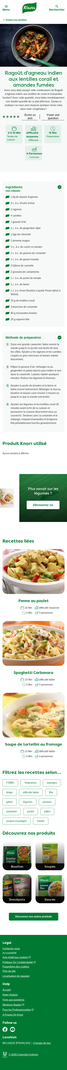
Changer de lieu (42, 1043)
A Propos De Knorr (12, 1014)
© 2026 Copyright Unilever (23, 1054)
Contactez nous (11, 948)
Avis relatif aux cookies (15, 957)
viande (40, 821)
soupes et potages (16, 821)
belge (9, 792)
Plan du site (9, 971)
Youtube (12, 1029)
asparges (52, 782)
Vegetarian (30, 782)
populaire (11, 811)
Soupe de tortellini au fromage (33, 744)
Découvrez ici (43, 505)
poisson (47, 802)
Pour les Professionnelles (16, 1009)
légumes (27, 802)
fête (51, 792)
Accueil (6, 989)
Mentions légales (11, 1004)
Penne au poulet (33, 601)
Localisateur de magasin (16, 976)
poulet (30, 811)
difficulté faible (31, 792)
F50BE (10, 782)
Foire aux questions (13, 999)
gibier (9, 802)
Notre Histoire (10, 994)
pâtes (47, 811)
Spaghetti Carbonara (33, 673)
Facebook (4, 1029)
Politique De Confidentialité (17, 962)
